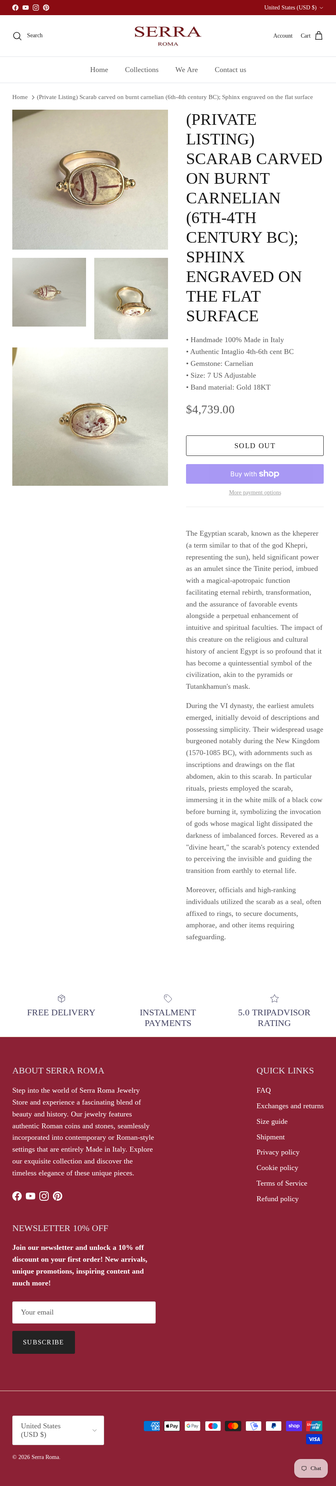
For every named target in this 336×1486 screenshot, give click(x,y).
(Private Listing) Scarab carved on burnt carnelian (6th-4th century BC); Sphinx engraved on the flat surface (175, 97)
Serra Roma (45, 1457)
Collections (142, 69)
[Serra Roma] (168, 35)
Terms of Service (282, 1183)
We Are (186, 69)
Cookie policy (277, 1168)
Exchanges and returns (290, 1106)
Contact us (230, 69)
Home (99, 69)
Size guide (272, 1121)
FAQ (264, 1090)
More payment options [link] (255, 492)
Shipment (271, 1137)
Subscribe (43, 1342)
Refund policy (278, 1199)
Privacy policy (278, 1152)
